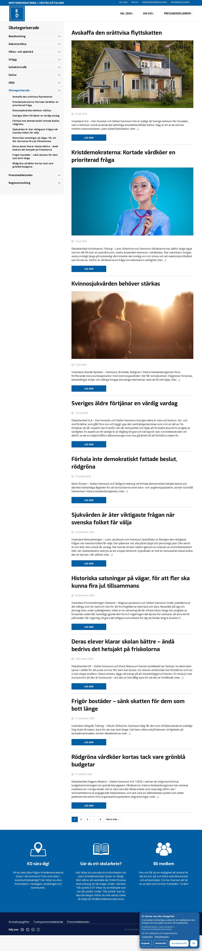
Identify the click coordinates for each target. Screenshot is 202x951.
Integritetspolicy (162, 937)
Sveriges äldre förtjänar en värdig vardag (35, 115)
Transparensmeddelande (154, 2)
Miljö (12, 82)
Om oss (134, 2)
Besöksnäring (17, 36)
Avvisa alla (160, 943)
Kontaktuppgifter (19, 922)
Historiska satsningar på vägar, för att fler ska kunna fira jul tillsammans (34, 139)
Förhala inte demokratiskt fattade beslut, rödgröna (36, 122)
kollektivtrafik (18, 67)
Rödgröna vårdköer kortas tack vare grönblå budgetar (32, 165)
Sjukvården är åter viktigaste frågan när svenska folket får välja (35, 131)
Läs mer (89, 137)
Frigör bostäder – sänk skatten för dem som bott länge (35, 157)
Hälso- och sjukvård (21, 51)
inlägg (13, 59)
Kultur (13, 75)
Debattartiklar (18, 44)
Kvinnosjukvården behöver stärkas (31, 110)
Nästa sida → (112, 819)
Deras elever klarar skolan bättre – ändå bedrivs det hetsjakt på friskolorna (35, 148)
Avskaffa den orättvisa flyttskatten (32, 96)
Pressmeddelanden (180, 2)
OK (193, 943)
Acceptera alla (179, 943)
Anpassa (145, 943)
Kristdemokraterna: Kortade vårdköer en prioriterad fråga (35, 104)
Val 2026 (123, 2)
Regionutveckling (19, 183)
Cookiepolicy (147, 937)
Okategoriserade (19, 90)
